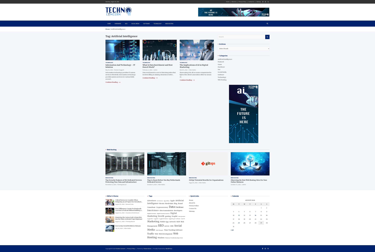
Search (267, 37)
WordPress (169, 248)
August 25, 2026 (119, 204)
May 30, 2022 (109, 70)
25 (239, 223)
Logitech (156, 218)
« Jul (232, 230)
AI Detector (160, 201)
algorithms (167, 201)
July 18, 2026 (119, 228)
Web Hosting (169, 23)
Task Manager (159, 230)
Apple (172, 201)
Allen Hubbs (192, 70)
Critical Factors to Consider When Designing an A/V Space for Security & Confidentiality (128, 201)
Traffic (150, 234)
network (172, 222)
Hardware (118, 23)
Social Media (135, 23)
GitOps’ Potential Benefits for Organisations (206, 180)
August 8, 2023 (193, 183)
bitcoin (161, 203)
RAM (178, 222)
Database (179, 207)
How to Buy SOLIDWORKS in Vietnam (128, 226)
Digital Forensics (151, 213)
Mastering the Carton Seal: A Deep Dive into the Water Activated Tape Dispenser (128, 218)
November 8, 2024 (110, 184)
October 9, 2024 (152, 184)
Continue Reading (111, 82)
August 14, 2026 (119, 213)
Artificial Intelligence (225, 59)
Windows (161, 238)
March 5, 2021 (184, 70)
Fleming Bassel (122, 184)
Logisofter (150, 218)
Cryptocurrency (162, 207)
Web (156, 234)
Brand (180, 203)
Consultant (151, 207)
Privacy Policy (242, 2)
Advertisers (151, 201)
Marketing (153, 221)
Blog (175, 203)
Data (172, 207)
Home (227, 2)
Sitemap (258, 2)
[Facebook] (263, 1)
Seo (126, 23)
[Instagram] (265, 1)
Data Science (153, 210)
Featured (221, 62)
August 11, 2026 (119, 221)
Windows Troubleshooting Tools (174, 238)
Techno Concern (120, 248)
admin (155, 70)
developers (178, 210)
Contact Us (251, 2)
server (166, 226)
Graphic (175, 216)
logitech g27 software (174, 218)
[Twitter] (268, 1)
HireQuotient (181, 216)
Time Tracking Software (173, 230)
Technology (157, 23)
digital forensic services (163, 213)
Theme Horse (147, 248)
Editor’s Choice (112, 196)
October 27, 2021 (236, 184)
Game (109, 23)
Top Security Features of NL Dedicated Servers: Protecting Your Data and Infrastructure (123, 181)
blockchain (169, 203)
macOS (183, 218)
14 (255, 215)
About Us (234, 2)
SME (172, 226)
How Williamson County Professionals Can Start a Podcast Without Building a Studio (128, 210)
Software (146, 23)
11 (239, 215)
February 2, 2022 (147, 70)
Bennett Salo (129, 204)
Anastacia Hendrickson (132, 213)
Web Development (165, 234)
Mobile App (164, 222)
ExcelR (161, 216)
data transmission (166, 210)
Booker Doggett (119, 70)
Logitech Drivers (163, 218)
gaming (168, 216)
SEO (161, 225)
